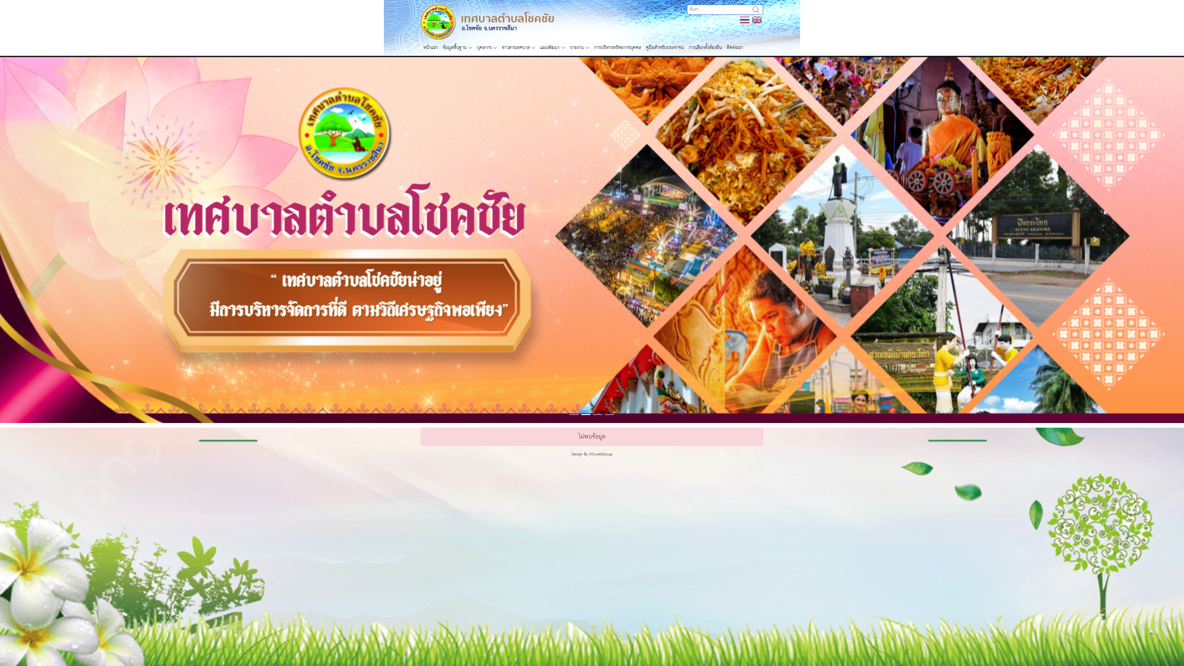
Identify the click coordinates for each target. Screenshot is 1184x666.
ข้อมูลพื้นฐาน (455, 47)
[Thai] (745, 19)
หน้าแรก (430, 47)
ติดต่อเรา (735, 47)
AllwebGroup (601, 525)
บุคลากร (484, 47)
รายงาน (577, 47)
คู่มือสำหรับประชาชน (665, 47)
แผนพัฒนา (550, 47)
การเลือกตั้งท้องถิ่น (705, 47)
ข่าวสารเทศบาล (516, 47)
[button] (89, 275)
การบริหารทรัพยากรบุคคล (617, 47)
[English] (757, 19)
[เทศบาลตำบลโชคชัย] (487, 21)
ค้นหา (756, 9)
